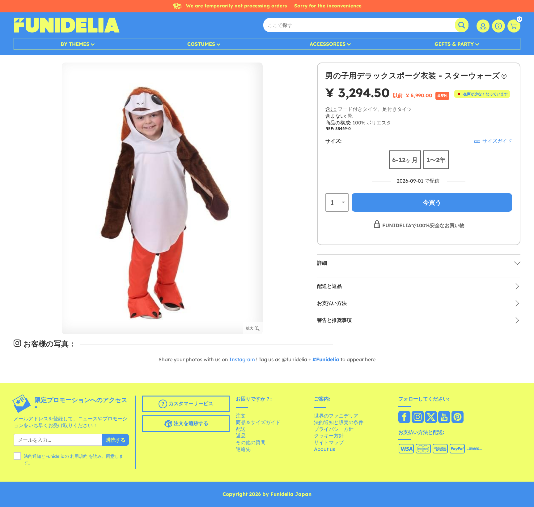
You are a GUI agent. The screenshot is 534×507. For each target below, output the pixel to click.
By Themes (75, 43)
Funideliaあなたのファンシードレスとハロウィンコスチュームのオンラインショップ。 (67, 25)
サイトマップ (329, 442)
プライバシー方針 (334, 429)
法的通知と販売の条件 (338, 422)
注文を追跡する (190, 423)
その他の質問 (250, 442)
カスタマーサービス (190, 403)
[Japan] (404, 417)
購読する (115, 440)
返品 (241, 435)
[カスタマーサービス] (498, 26)
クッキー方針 (329, 435)
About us (324, 449)
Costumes (201, 43)
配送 (241, 429)
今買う (432, 202)
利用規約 (78, 456)
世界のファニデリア (336, 416)
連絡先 (243, 449)
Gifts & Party (454, 43)
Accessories (327, 43)
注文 (241, 416)
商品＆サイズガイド (258, 422)
